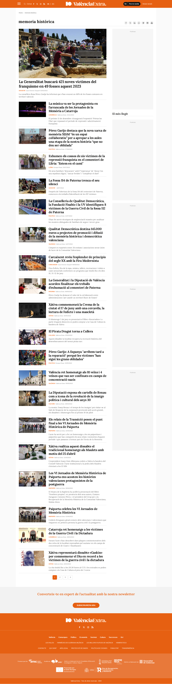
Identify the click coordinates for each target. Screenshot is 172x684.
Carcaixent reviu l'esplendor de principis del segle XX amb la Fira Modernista (77, 259)
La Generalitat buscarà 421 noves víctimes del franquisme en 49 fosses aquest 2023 (57, 84)
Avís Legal (64, 648)
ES (53, 4)
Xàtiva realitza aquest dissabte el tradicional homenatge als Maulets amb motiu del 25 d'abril (76, 450)
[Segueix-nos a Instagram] (40, 4)
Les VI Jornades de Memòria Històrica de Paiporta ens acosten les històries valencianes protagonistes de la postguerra (77, 478)
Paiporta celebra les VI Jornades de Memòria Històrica (73, 511)
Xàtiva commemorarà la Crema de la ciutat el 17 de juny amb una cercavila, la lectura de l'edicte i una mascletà (76, 308)
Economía (83, 637)
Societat (93, 637)
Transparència (128, 648)
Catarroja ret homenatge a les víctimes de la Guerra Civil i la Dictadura (76, 531)
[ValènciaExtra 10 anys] (86, 3)
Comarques (62, 637)
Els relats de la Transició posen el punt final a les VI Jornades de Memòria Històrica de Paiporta (76, 423)
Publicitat (114, 648)
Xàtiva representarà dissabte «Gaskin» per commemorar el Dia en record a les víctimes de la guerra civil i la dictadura (76, 556)
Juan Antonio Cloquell (33, 90)
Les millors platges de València (100, 643)
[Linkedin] (134, 23)
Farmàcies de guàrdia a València (70, 643)
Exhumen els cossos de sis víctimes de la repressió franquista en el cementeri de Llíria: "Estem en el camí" (77, 159)
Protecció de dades (79, 648)
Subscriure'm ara (86, 605)
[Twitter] (130, 23)
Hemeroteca (121, 643)
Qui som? (53, 648)
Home (21, 13)
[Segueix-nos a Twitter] (37, 4)
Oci (122, 637)
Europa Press (58, 167)
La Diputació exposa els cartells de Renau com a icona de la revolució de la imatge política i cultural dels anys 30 (77, 396)
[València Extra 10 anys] (86, 622)
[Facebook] (126, 23)
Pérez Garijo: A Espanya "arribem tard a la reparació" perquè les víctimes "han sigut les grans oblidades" (76, 355)
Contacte (42, 648)
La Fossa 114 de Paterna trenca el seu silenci (74, 182)
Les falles (50, 643)
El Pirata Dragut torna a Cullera (71, 331)
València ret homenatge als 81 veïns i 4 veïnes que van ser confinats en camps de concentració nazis (77, 375)
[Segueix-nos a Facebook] (33, 4)
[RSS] (44, 4)
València (52, 637)
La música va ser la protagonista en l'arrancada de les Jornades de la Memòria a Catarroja (73, 107)
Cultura (103, 637)
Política (73, 637)
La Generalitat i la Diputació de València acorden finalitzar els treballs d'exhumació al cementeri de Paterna (77, 283)
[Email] (147, 23)
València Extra (61, 115)
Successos (113, 637)
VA (48, 4)
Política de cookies (99, 648)
